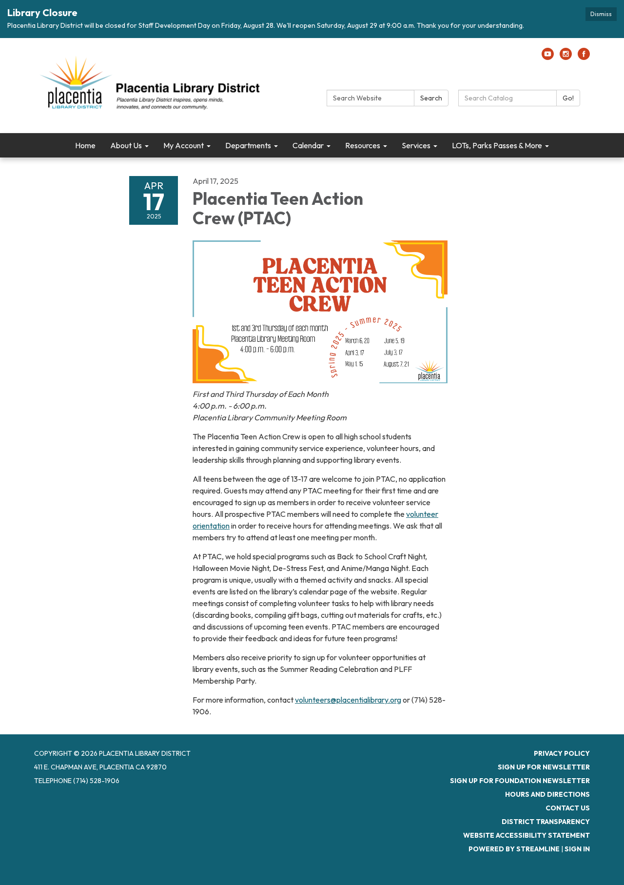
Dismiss (601, 14)
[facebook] (584, 57)
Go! (568, 98)
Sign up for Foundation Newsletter (520, 780)
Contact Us (568, 808)
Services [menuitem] (416, 145)
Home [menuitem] (85, 145)
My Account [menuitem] (183, 145)
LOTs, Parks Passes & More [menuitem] (497, 145)
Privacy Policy (562, 753)
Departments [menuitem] (248, 145)
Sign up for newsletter (544, 767)
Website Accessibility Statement (526, 835)
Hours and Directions (547, 794)
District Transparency (546, 821)
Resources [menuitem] (362, 145)
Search (431, 98)
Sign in (577, 849)
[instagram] (566, 57)
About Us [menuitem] (126, 145)
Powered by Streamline (514, 849)
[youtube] (548, 57)
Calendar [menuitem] (308, 145)
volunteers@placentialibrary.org (348, 700)
